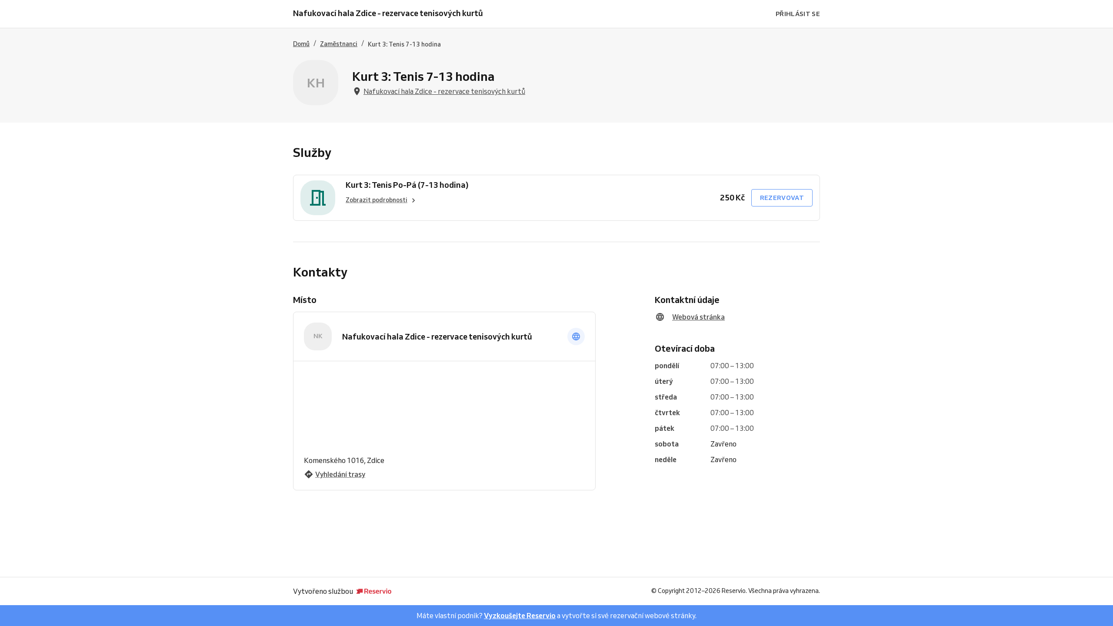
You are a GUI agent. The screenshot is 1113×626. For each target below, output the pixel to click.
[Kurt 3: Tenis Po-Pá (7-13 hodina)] (317, 197)
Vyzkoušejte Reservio (520, 615)
